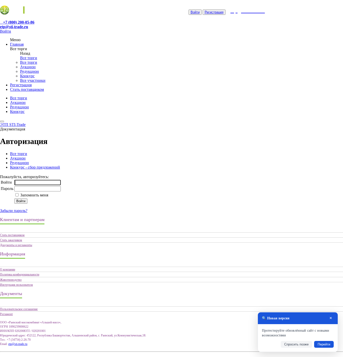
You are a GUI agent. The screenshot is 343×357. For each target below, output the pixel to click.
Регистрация (214, 12)
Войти (195, 12)
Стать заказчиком (11, 240)
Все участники (32, 80)
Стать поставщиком (27, 89)
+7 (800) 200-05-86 (18, 22)
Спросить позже (296, 344)
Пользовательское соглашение (19, 309)
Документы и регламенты (16, 245)
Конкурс (27, 76)
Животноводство (11, 279)
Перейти (324, 344)
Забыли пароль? (13, 210)
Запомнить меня (33, 195)
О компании (7, 269)
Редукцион (29, 71)
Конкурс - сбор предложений (35, 167)
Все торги (28, 58)
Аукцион (28, 67)
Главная (17, 44)
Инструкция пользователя (16, 285)
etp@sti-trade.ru (14, 27)
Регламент (6, 314)
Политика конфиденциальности (19, 274)
